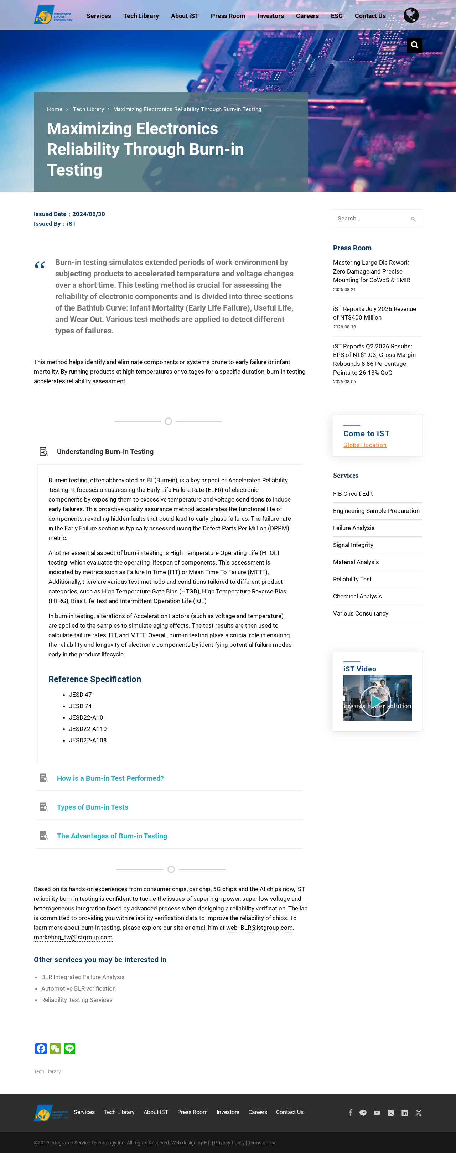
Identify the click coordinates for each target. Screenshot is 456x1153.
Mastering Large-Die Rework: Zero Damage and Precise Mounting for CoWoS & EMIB (372, 271)
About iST (156, 1112)
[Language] (414, 15)
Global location (365, 445)
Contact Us (290, 1112)
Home (54, 109)
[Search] (414, 45)
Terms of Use (262, 1143)
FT (206, 1143)
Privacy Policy (229, 1143)
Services (84, 1112)
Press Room (192, 1112)
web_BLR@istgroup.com (259, 927)
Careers (257, 1112)
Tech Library (88, 109)
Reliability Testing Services (77, 999)
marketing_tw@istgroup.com (73, 937)
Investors (228, 1112)
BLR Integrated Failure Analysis (83, 977)
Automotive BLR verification (78, 988)
